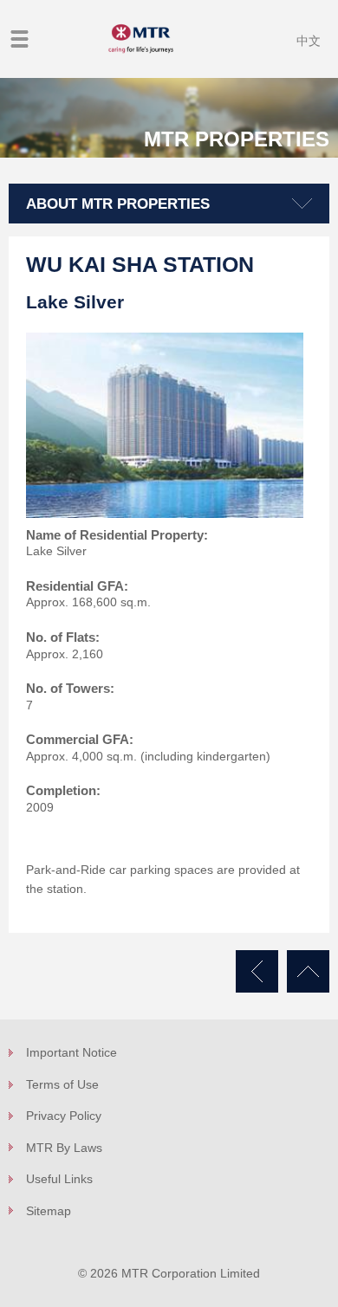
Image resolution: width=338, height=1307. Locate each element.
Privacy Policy (63, 1116)
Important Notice (71, 1052)
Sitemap (48, 1211)
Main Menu (19, 39)
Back (257, 971)
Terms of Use (62, 1084)
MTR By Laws (64, 1148)
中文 (308, 41)
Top (308, 971)
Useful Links (59, 1179)
